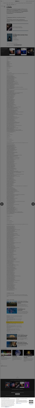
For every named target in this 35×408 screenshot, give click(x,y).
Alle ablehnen (31, 402)
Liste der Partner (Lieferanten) (18, 403)
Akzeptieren (31, 400)
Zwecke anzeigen (31, 404)
